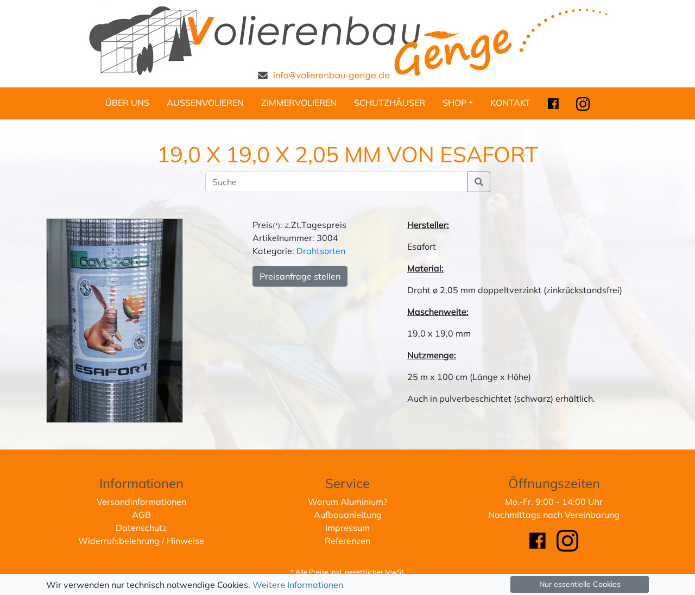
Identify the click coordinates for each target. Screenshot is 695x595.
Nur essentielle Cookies (580, 584)
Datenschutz (141, 527)
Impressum (347, 527)
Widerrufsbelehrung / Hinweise (141, 540)
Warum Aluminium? (347, 501)
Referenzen (347, 540)
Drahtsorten (320, 250)
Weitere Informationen (297, 584)
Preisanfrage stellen (300, 276)
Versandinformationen (141, 501)
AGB (141, 514)
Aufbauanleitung (348, 514)
